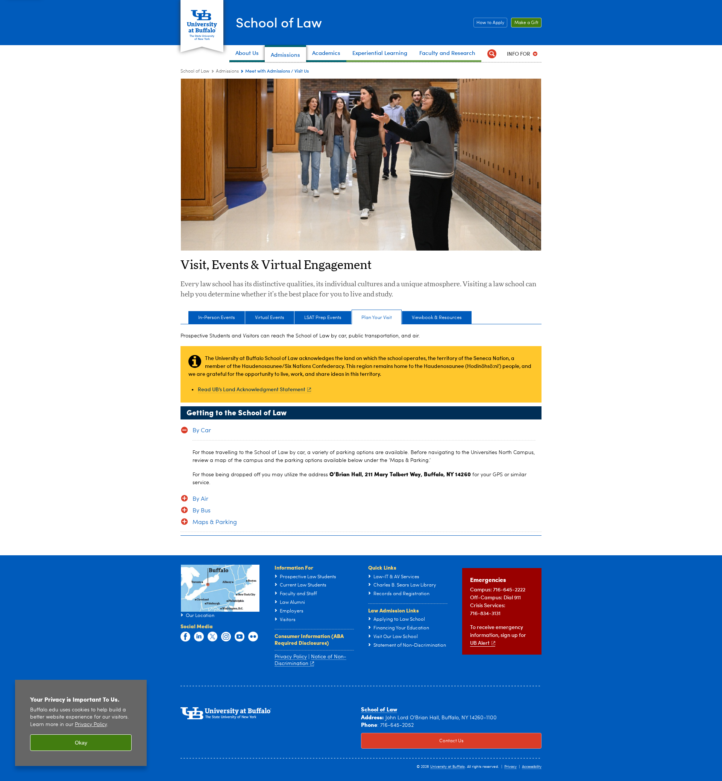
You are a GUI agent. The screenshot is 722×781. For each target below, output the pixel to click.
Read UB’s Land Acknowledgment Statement (251, 389)
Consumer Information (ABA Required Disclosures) (309, 639)
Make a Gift (524, 23)
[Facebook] (185, 637)
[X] (212, 637)
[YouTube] (239, 637)
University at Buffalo (447, 767)
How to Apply (488, 23)
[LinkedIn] (199, 637)
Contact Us (412, 740)
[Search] (491, 53)
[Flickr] (253, 637)
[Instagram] (226, 637)
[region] (81, 723)
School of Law (279, 22)
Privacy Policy (91, 725)
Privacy (510, 767)
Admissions (227, 71)
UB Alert (480, 642)
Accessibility (532, 767)
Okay (81, 743)
